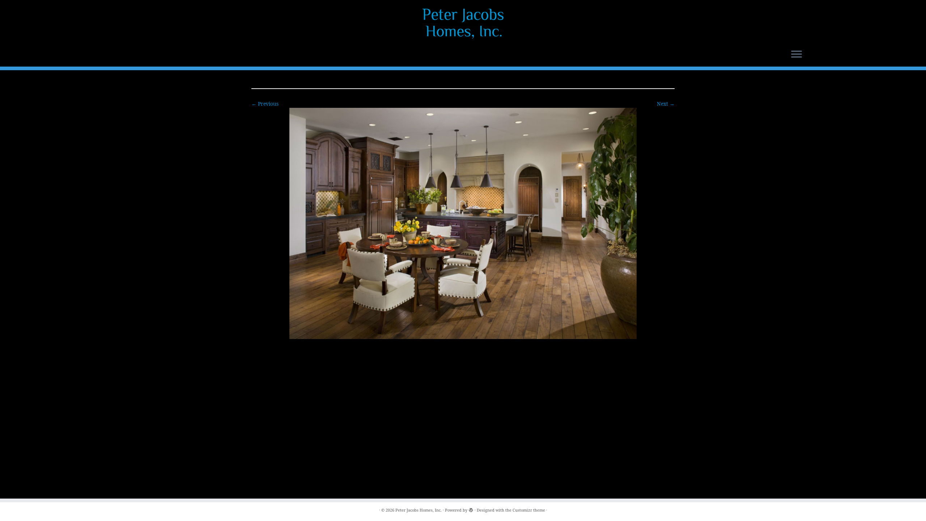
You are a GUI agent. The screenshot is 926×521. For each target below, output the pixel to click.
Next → (666, 103)
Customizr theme (529, 510)
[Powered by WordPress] (470, 508)
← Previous (265, 103)
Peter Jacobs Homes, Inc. (418, 510)
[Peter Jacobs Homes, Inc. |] (463, 23)
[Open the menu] (796, 54)
